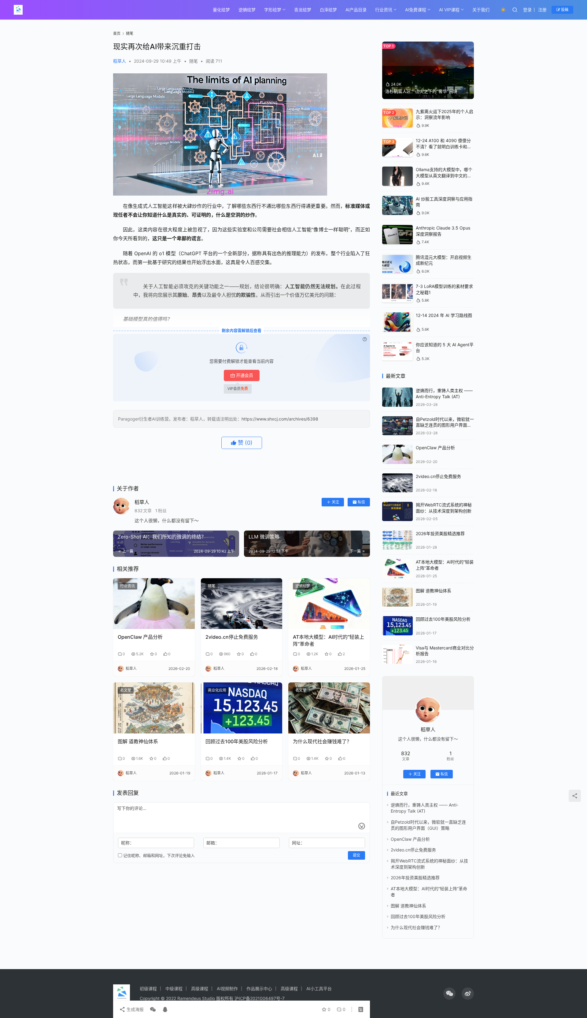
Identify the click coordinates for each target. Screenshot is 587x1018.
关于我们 (480, 9)
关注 (335, 502)
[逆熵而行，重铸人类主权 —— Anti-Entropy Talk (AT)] (397, 397)
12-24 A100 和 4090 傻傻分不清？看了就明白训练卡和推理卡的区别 (443, 146)
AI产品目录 (356, 9)
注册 (542, 9)
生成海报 (134, 1009)
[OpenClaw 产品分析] (154, 603)
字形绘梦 (272, 9)
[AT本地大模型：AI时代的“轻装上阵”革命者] (329, 603)
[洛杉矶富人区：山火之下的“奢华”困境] (428, 70)
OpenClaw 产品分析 (140, 637)
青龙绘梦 (302, 9)
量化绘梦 (221, 9)
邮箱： (212, 842)
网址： (298, 842)
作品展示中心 (259, 988)
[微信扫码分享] (152, 1009)
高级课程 (199, 988)
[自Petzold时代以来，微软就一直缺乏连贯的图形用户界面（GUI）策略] (397, 425)
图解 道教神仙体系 (138, 741)
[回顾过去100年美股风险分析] (241, 707)
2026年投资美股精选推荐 (440, 533)
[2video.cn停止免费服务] (241, 603)
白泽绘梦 (328, 9)
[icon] (449, 993)
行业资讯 (383, 9)
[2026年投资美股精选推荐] (397, 540)
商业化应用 (217, 690)
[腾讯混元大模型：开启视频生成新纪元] (397, 264)
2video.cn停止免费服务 (231, 637)
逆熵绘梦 (247, 9)
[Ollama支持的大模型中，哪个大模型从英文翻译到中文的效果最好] (397, 176)
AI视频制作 (227, 988)
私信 (361, 502)
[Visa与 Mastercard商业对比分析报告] (397, 654)
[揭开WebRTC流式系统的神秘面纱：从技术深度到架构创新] (397, 511)
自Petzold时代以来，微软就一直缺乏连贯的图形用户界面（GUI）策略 (445, 425)
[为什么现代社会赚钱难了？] (329, 707)
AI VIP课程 (449, 9)
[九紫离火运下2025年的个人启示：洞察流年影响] (397, 118)
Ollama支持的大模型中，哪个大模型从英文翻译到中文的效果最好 (444, 175)
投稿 (564, 9)
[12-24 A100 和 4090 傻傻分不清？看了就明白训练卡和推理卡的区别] (397, 147)
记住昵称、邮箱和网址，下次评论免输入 (158, 855)
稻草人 (119, 61)
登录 (527, 9)
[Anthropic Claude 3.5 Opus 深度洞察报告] (397, 234)
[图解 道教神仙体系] (154, 707)
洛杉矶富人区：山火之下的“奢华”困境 (421, 91)
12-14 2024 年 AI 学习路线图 (444, 315)
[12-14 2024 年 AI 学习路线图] (397, 322)
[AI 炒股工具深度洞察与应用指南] (397, 205)
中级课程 (174, 988)
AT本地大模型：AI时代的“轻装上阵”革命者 (328, 640)
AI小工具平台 (319, 988)
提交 (356, 855)
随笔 (193, 61)
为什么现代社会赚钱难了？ (322, 741)
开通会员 (244, 375)
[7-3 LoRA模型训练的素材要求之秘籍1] (397, 293)
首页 (116, 33)
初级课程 (148, 988)
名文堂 (125, 690)
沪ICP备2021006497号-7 (259, 998)
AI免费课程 (415, 9)
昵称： (127, 842)
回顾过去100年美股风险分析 (236, 741)
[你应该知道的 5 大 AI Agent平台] (397, 351)
